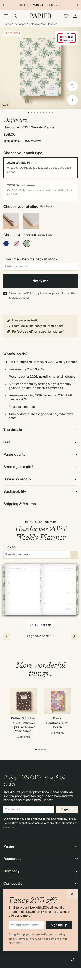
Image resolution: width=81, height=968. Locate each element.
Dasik (57, 718)
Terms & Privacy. (28, 939)
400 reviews (32, 141)
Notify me (40, 281)
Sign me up (59, 925)
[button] (72, 894)
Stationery (20, 24)
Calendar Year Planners (43, 24)
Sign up (66, 809)
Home (7, 24)
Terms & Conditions (54, 819)
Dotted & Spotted (23, 718)
